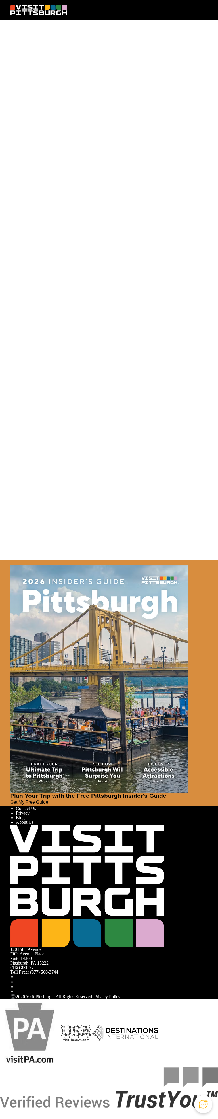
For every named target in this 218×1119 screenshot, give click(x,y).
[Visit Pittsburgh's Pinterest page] (18, 991)
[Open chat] (203, 1104)
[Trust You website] (109, 1087)
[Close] (12, 562)
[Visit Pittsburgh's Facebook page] (18, 976)
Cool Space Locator (30, 125)
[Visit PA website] (30, 1032)
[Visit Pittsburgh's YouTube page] (18, 986)
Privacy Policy (107, 996)
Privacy (23, 813)
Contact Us (26, 808)
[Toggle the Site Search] (193, 10)
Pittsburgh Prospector (31, 110)
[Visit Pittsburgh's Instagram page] (18, 981)
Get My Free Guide (29, 802)
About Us (24, 822)
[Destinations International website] (125, 1032)
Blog (20, 817)
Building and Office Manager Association (105, 183)
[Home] (38, 10)
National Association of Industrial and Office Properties (91, 412)
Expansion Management (60, 94)
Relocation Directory (129, 102)
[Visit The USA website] (76, 1032)
